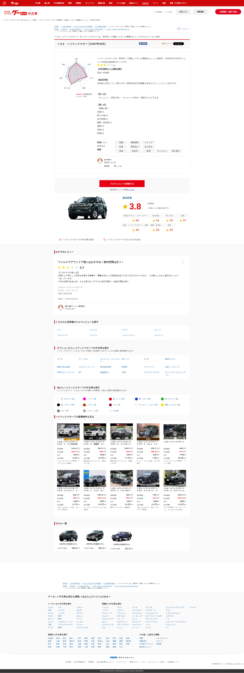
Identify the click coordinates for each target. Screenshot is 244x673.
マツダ (50, 628)
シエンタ (93, 330)
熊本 (121, 644)
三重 (86, 647)
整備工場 (101, 3)
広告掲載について (173, 662)
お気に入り (183, 12)
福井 (79, 641)
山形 (58, 641)
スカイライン (137, 625)
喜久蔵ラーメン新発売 (75, 306)
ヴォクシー (159, 335)
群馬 (64, 641)
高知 (114, 644)
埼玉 (64, 644)
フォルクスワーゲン (65, 625)
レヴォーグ (136, 622)
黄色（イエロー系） (173, 405)
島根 (99, 647)
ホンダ (50, 613)
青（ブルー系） (145, 399)
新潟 (71, 644)
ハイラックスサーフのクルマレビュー (118, 29)
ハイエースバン (128, 335)
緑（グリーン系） (172, 399)
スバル (50, 622)
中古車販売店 (59, 3)
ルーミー (158, 330)
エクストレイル (108, 625)
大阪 (92, 644)
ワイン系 (116, 405)
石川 (79, 638)
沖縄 (127, 644)
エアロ (146, 359)
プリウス (93, 335)
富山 (71, 647)
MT (80, 372)
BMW (60, 628)
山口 (107, 644)
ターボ (60, 359)
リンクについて (122, 662)
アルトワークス (151, 619)
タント (134, 619)
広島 (107, 641)
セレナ (104, 622)
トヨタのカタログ (75, 29)
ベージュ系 (91, 399)
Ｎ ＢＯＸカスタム (173, 613)
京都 (92, 641)
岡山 (107, 638)
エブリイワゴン (151, 622)
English (159, 12)
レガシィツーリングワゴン (176, 622)
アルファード (62, 335)
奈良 (99, 638)
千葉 (64, 647)
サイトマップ (152, 662)
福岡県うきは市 (110, 162)
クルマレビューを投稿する (122, 184)
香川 (114, 638)
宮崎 (127, 638)
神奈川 (72, 641)
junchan (107, 159)
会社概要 (68, 662)
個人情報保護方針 (79, 662)
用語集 (158, 644)
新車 (70, 3)
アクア (125, 330)
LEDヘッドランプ (172, 367)
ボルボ (78, 610)
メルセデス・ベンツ (65, 622)
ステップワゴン (123, 625)
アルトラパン (171, 625)
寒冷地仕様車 (105, 367)
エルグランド (122, 622)
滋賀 (92, 638)
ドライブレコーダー (151, 372)
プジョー (79, 625)
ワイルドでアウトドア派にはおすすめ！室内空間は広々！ (91, 262)
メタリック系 (92, 411)
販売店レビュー (145, 647)
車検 (110, 3)
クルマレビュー (162, 638)
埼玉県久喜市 (70, 309)
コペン (119, 628)
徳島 (107, 647)
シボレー (79, 607)
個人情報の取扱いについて (105, 662)
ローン (155, 3)
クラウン (120, 610)
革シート (125, 359)
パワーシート (148, 367)
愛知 (86, 644)
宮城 (49, 647)
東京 (71, 638)
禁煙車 (124, 367)
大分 (121, 647)
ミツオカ (61, 613)
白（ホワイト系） (68, 399)
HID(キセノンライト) (65, 372)
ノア (59, 330)
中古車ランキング (146, 644)
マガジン (159, 641)
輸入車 (47, 3)
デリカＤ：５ (151, 610)
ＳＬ (167, 628)
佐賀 (121, 638)
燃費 (141, 638)
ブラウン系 (91, 405)
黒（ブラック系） (68, 405)
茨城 (58, 647)
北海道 (50, 638)
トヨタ (50, 607)
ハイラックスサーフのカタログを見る (123, 239)
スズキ (50, 616)
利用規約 (91, 662)
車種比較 (143, 641)
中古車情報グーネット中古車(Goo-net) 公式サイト (228, 664)
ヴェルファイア (108, 619)
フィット (135, 628)
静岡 (86, 641)
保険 (164, 3)
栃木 (64, 638)
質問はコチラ (134, 662)
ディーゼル (83, 359)
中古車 (56, 26)
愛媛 (114, 641)
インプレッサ (137, 616)
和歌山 (100, 641)
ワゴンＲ (149, 607)
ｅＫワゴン (170, 616)
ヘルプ (169, 12)
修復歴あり (104, 372)
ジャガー (79, 622)
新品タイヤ (133, 3)
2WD (124, 372)
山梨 (79, 644)
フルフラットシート (87, 367)
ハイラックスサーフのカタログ (93, 29)
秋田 (58, 638)
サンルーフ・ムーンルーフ (110, 360)
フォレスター (137, 610)
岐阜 (86, 638)
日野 (59, 616)
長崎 (121, 641)
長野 (79, 647)
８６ (103, 628)
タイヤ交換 (121, 3)
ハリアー (105, 610)
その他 (115, 411)
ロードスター (137, 613)
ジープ (78, 619)
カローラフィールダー (154, 616)
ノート (148, 625)
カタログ (145, 3)
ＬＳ (167, 619)
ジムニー (105, 616)
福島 (58, 644)
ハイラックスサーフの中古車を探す (78, 239)
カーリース (89, 3)
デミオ (134, 607)
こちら (132, 190)
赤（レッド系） (119, 399)
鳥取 (99, 644)
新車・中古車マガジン (178, 3)
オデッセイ (121, 616)
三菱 (49, 625)
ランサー (192, 607)
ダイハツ (51, 619)
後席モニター (170, 359)
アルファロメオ (82, 628)
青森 (49, 641)
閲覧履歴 (200, 12)
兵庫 (92, 647)
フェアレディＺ (151, 613)
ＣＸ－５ (120, 619)
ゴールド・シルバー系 (148, 405)
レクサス (61, 610)
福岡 (114, 647)
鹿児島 (128, 641)
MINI (59, 619)
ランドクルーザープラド (175, 607)
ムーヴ (148, 628)
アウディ (79, 613)
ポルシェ (79, 616)
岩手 (49, 644)
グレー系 (64, 411)
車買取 (78, 3)
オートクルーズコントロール (175, 373)
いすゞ (60, 607)
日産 (49, 610)
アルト (168, 610)
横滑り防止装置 (63, 367)
